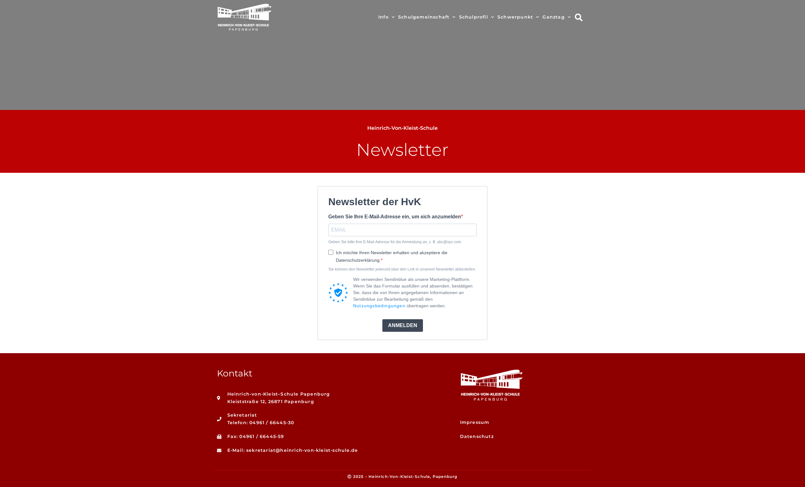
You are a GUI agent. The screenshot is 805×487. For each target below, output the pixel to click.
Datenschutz (477, 436)
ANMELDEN (402, 325)
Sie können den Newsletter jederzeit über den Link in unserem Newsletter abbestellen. (402, 269)
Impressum (475, 422)
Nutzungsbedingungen (379, 305)
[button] (579, 17)
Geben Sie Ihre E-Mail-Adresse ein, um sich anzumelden (394, 216)
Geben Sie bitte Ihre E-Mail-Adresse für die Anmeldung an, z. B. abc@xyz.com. (395, 242)
